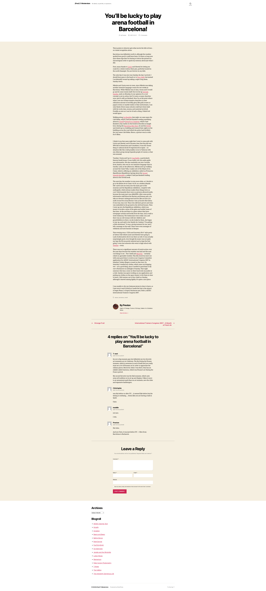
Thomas (115, 245)
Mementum (97, 559)
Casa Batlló (135, 158)
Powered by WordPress (116, 587)
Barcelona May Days (131, 126)
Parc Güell (140, 77)
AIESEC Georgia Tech (101, 524)
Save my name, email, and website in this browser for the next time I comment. (132, 486)
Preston (124, 35)
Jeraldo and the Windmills (102, 552)
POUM (148, 126)
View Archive (124, 313)
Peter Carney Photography (102, 563)
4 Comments (144, 35)
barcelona (121, 297)
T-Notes (96, 566)
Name (115, 472)
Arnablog (97, 531)
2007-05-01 (133, 35)
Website (115, 479)
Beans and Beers (99, 534)
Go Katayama (98, 549)
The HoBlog (97, 570)
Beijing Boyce (98, 538)
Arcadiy (96, 527)
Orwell (121, 122)
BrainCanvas (98, 541)
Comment (116, 459)
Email (135, 472)
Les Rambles (127, 117)
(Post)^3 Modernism (82, 3)
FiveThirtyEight (99, 545)
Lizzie (130, 67)
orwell (126, 297)
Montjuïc (139, 254)
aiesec (116, 297)
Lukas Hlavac (98, 556)
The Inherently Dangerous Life (104, 574)
